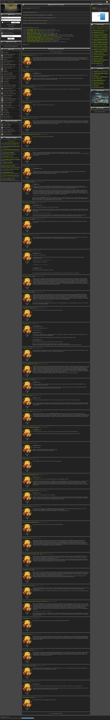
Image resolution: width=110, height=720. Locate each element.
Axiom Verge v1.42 (26, 323)
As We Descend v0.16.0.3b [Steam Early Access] (13, 149)
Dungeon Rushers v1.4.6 (27, 634)
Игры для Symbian (7, 132)
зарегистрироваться (13, 46)
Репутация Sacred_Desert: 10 (30, 12)
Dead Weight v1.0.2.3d (98, 56)
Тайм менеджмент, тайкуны (9, 86)
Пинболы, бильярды (7, 95)
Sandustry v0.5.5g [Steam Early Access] (102, 49)
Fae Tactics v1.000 (26, 150)
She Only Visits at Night (98, 87)
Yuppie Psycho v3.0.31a (32, 32)
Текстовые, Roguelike (8, 73)
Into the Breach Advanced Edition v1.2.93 (35, 37)
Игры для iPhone (7, 125)
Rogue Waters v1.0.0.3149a (9, 165)
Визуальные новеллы (8, 74)
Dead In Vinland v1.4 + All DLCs (28, 697)
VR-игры (5, 109)
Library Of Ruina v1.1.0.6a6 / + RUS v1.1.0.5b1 (31, 134)
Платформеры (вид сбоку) (9, 54)
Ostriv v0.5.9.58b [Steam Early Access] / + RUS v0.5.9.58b (15, 146)
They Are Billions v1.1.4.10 (27, 395)
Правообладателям (5, 716)
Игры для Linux (6, 116)
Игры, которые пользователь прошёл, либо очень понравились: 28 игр (39, 17)
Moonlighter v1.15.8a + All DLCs (28, 569)
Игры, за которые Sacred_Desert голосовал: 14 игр (35, 23)
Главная (4, 1)
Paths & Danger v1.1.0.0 (27, 102)
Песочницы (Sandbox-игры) (9, 64)
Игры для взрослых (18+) (9, 107)
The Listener (96, 85)
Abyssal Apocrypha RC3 (99, 83)
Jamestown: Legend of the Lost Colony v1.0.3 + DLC (39, 41)
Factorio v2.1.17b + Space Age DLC (101, 47)
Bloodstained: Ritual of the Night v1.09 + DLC (31, 474)
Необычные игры (7, 97)
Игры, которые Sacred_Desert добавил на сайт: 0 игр (36, 20)
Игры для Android (7, 124)
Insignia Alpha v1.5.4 (26, 618)
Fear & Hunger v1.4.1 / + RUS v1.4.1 (35, 30)
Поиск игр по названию (8, 32)
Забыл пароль (11, 26)
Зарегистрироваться (11, 24)
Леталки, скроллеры (7, 67)
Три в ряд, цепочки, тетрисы (9, 90)
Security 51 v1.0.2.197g (98, 53)
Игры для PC (11, 49)
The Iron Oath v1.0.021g (27, 250)
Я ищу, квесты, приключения (9, 76)
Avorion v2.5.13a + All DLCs (28, 348)
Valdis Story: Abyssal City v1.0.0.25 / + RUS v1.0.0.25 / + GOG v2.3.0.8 (42, 36)
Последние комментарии (11, 137)
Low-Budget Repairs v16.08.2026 (100, 51)
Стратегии (5, 81)
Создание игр (6, 114)
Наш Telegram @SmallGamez (27, 718)
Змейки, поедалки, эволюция (9, 85)
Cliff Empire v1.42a (26, 681)
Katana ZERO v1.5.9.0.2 (32, 29)
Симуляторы (6, 83)
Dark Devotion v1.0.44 (27, 538)
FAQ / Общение (11, 1)
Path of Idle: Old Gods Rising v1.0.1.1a (102, 54)
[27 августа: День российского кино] (11, 8)
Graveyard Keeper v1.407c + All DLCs (29, 665)
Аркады (5, 69)
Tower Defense (6, 79)
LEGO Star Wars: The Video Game (100, 104)
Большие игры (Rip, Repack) (9, 98)
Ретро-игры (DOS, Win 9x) (9, 100)
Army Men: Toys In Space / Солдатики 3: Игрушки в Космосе (16, 159)
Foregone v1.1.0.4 (26, 118)
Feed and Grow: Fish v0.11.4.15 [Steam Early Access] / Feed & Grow (17, 169)
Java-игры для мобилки (8, 129)
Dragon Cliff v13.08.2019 (8, 152)
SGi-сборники (6, 112)
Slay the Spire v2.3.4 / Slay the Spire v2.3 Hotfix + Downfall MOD (41, 34)
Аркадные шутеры (7, 57)
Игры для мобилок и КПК (11, 121)
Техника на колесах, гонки (9, 66)
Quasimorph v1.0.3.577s (8, 156)
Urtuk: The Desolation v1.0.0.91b (28, 181)
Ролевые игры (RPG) (8, 55)
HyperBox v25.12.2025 (98, 58)
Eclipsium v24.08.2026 (8, 162)
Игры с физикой (6, 62)
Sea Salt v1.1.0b (25, 443)
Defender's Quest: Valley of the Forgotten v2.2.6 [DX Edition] (40, 38)
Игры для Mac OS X (7, 117)
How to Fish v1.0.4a (98, 63)
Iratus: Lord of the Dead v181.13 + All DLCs (30, 363)
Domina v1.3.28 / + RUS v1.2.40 (28, 585)
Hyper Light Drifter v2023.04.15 (34, 40)
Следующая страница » (58, 51)
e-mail (19, 718)
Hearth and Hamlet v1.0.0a (99, 80)
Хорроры (5, 59)
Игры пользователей (7, 102)
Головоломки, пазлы (7, 88)
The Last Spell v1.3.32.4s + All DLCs (29, 202)
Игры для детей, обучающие (9, 93)
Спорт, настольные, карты (9, 78)
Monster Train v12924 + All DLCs (34, 33)
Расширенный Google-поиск (9, 33)
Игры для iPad (6, 127)
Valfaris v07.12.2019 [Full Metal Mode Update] (31, 427)
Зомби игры (6, 110)
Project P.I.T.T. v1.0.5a (98, 82)
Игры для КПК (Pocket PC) (9, 131)
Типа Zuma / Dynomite (8, 91)
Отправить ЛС (26, 44)
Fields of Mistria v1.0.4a (8, 172)
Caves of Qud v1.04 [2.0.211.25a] (28, 86)
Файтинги (5, 71)
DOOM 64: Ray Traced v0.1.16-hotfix (101, 71)
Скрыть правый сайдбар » (100, 111)
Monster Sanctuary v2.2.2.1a (28, 55)
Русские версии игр (7, 105)
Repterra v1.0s (97, 75)
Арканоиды (6, 52)
